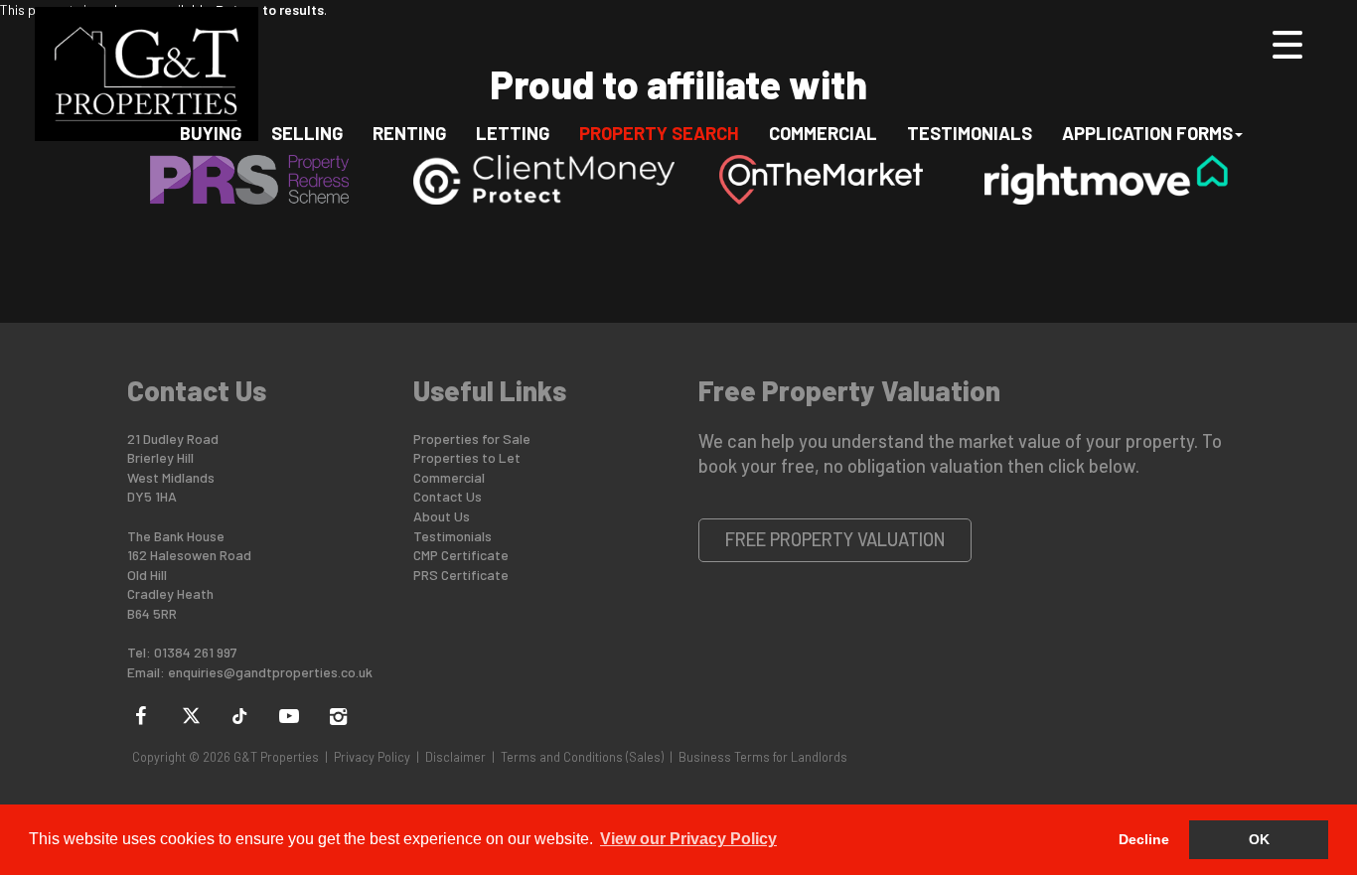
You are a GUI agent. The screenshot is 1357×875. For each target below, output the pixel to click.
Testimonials (969, 132)
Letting (512, 132)
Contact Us (447, 496)
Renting (409, 132)
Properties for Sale (471, 438)
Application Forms (1147, 132)
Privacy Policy (372, 757)
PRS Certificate (461, 574)
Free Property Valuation (835, 539)
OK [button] (1259, 839)
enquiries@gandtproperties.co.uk (270, 671)
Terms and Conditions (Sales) (582, 757)
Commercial (823, 132)
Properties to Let (467, 457)
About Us (441, 516)
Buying (210, 132)
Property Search (659, 132)
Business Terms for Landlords (762, 757)
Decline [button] (1144, 839)
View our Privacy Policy (688, 838)
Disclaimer (455, 757)
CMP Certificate (461, 554)
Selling (307, 132)
